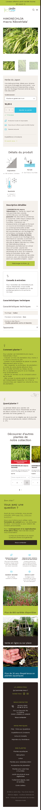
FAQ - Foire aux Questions (20, 732)
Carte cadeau (20, 790)
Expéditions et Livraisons (20, 735)
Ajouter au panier (25, 110)
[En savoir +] (20, 4)
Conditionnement (9, 95)
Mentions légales (10, 799)
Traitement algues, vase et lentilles (20, 786)
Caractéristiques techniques (17, 306)
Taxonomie (8, 329)
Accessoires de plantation (20, 770)
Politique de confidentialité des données (20, 802)
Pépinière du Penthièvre (20, 742)
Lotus (20, 761)
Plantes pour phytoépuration (20, 766)
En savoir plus (10, 141)
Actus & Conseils (20, 739)
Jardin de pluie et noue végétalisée (20, 780)
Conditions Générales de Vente (25, 799)
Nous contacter (20, 720)
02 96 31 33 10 (22, 710)
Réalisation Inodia (20, 805)
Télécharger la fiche (19, 263)
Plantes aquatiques (20, 754)
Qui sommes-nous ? (20, 693)
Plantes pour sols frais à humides (20, 775)
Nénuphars (20, 758)
